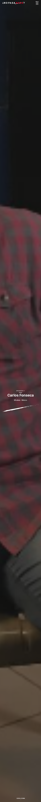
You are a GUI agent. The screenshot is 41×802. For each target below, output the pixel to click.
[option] (20, 401)
